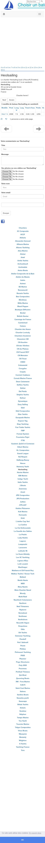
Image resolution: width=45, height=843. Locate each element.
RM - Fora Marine (23, 682)
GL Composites (22, 450)
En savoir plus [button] (35, 833)
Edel (23, 408)
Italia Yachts (23, 482)
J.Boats (23, 485)
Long (16, 108)
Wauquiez (23, 734)
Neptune (22, 610)
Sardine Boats (23, 695)
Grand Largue (22, 453)
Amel (23, 257)
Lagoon (23, 541)
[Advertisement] (22, 42)
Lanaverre (23, 548)
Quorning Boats (22, 678)
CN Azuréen (22, 342)
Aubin (22, 280)
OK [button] (22, 840)
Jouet (22, 492)
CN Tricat (23, 359)
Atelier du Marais (23, 277)
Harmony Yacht (23, 467)
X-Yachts (22, 744)
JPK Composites (23, 495)
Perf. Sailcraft (22, 642)
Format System (23, 434)
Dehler (22, 388)
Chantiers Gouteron (23, 336)
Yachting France (22, 747)
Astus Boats (23, 270)
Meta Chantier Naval (23, 590)
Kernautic (23, 515)
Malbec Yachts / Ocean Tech (22, 574)
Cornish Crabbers (23, 375)
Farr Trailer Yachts (22, 427)
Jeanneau (23, 489)
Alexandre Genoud (22, 241)
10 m (23, 67)
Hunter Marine (23, 472)
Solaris (23, 708)
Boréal (22, 313)
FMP (23, 431)
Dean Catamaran (23, 382)
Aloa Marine (23, 251)
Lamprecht (22, 544)
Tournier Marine (22, 724)
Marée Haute (23, 580)
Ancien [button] (11, 100)
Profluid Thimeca (23, 672)
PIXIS (23, 655)
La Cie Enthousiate (23, 528)
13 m (36, 67)
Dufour (23, 398)
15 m (3, 70)
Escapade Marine (23, 417)
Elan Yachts (23, 414)
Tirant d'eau (30, 108)
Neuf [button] (4, 100)
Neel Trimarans (23, 606)
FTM (23, 440)
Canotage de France (23, 319)
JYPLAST (23, 505)
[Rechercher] (42, 1)
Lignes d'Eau (22, 561)
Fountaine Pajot (22, 437)
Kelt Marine (22, 512)
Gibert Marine (22, 447)
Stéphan (22, 714)
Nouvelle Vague (22, 623)
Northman (23, 616)
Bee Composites (23, 297)
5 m (6, 67)
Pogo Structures (22, 662)
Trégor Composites (23, 727)
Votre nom (5, 184)
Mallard (23, 577)
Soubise (22, 711)
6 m (9, 67)
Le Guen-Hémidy (23, 554)
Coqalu (23, 372)
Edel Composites (23, 411)
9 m (19, 67)
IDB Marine (22, 476)
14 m (40, 67)
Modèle (5, 108)
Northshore (22, 619)
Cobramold (22, 365)
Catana (23, 326)
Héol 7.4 (5, 114)
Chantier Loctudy (23, 332)
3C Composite (23, 231)
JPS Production (22, 498)
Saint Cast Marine (23, 688)
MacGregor (22, 567)
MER (23, 583)
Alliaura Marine (23, 244)
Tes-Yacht (23, 721)
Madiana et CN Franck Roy (23, 570)
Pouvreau (23, 668)
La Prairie (23, 534)
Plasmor (22, 659)
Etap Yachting (22, 424)
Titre (3, 145)
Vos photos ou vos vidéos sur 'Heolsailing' (18, 168)
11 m (27, 67)
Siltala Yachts (22, 704)
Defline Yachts (23, 385)
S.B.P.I (22, 685)
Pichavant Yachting (23, 652)
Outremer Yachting (22, 636)
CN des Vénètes (22, 346)
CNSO (22, 362)
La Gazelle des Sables (23, 531)
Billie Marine (23, 303)
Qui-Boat (22, 675)
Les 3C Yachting (22, 557)
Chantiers (23, 228)
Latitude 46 (22, 551)
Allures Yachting (23, 247)
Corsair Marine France (23, 378)
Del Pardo (23, 391)
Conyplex (23, 368)
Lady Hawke (23, 538)
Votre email (5, 192)
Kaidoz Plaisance (23, 508)
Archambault (23, 264)
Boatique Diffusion (22, 310)
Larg (22, 108)
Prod (11, 108)
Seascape (23, 701)
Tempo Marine (23, 718)
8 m (16, 67)
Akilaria (23, 238)
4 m (2, 67)
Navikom (22, 603)
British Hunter (22, 316)
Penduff (23, 639)
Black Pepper (22, 306)
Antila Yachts (22, 261)
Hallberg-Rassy (23, 460)
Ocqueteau (22, 626)
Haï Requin (22, 457)
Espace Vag (22, 421)
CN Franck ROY (22, 352)
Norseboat (22, 613)
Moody (23, 593)
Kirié (23, 518)
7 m (12, 67)
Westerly (22, 737)
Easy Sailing (23, 404)
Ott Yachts (22, 633)
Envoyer (6, 213)
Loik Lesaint (23, 564)
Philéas (23, 649)
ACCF (22, 234)
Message (5, 154)
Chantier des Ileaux (23, 329)
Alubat (22, 254)
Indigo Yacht (23, 479)
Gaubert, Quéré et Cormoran (22, 444)
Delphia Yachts (23, 395)
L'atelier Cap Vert (23, 521)
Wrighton (23, 740)
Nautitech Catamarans (23, 600)
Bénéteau (23, 300)
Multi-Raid (23, 597)
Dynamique (22, 401)
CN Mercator (23, 355)
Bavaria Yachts (23, 293)
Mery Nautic (23, 587)
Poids (38, 108)
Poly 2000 (23, 665)
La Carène (23, 525)
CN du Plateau (23, 349)
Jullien (23, 502)
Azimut (23, 283)
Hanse (22, 463)
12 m (32, 67)
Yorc (23, 750)
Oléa (23, 629)
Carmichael (22, 323)
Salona (23, 691)
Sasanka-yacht (23, 698)
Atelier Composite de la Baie (22, 274)
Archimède (22, 267)
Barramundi (22, 290)
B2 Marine (23, 287)
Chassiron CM (23, 339)
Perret (22, 646)
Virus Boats (22, 731)
